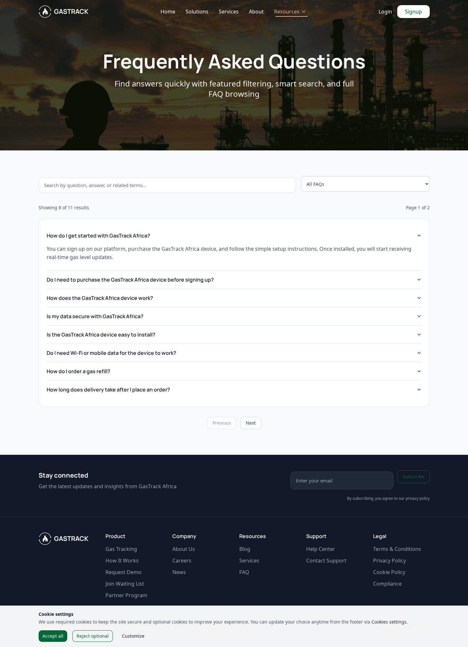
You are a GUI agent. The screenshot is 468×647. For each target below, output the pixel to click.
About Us (183, 549)
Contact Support (326, 560)
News (179, 572)
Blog (244, 549)
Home (168, 11)
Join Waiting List (125, 583)
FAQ (244, 572)
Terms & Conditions (397, 549)
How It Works (122, 560)
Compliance (387, 583)
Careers (181, 560)
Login (385, 11)
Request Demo (124, 572)
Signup (413, 11)
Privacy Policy (389, 560)
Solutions (197, 11)
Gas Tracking (121, 549)
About (256, 11)
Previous (222, 423)
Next (251, 423)
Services (229, 11)
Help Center (320, 549)
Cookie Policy (389, 572)
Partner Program (126, 595)
